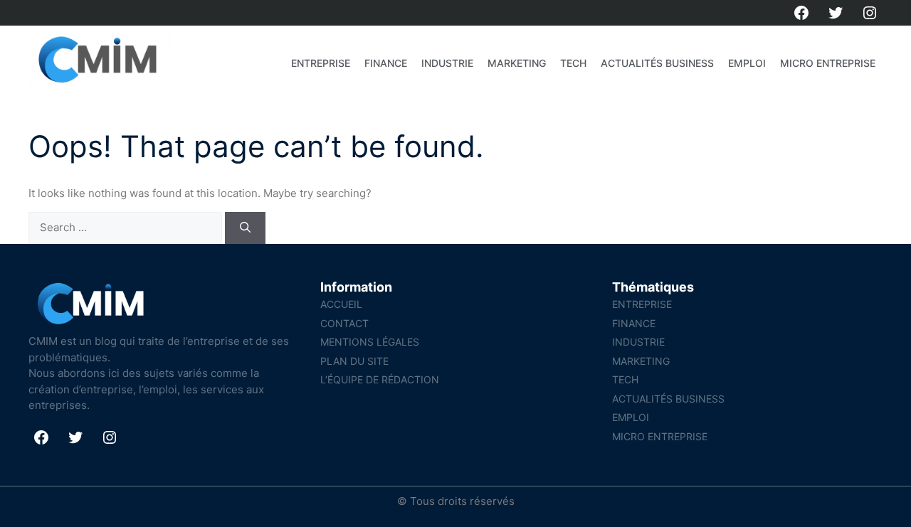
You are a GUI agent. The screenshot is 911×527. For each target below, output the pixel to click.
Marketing (517, 63)
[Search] (245, 228)
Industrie (447, 63)
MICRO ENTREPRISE (827, 63)
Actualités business (657, 63)
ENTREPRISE (320, 63)
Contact (344, 323)
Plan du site (354, 361)
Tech (573, 63)
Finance (385, 63)
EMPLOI (747, 63)
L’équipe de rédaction (379, 379)
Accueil (341, 304)
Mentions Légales (369, 342)
